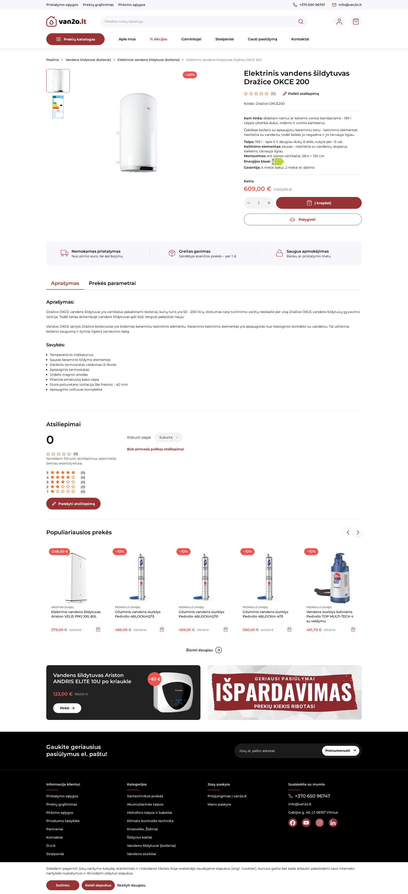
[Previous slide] (348, 532)
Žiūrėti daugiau (199, 650)
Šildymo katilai (139, 837)
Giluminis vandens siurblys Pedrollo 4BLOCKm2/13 (138, 614)
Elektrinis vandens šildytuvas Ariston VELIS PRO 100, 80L (76, 614)
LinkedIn (333, 822)
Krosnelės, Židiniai (142, 829)
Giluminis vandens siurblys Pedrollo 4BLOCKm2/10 (201, 614)
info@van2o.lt (350, 5)
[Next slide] (358, 532)
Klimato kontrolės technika (150, 821)
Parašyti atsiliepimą (76, 503)
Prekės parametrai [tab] (112, 283)
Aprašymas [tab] (65, 283)
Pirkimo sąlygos (131, 5)
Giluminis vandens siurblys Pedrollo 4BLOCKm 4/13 (265, 614)
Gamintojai (191, 39)
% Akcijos (158, 39)
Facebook (292, 822)
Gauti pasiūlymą (262, 39)
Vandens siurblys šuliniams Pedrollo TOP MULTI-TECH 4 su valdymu (329, 616)
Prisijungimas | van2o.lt (227, 796)
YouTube (306, 822)
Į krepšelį (322, 203)
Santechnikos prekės (145, 796)
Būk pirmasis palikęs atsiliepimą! (155, 449)
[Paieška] (301, 21)
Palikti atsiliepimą (303, 94)
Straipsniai (224, 39)
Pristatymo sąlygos (62, 5)
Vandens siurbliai (141, 854)
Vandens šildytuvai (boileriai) (151, 846)
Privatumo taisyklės (63, 821)
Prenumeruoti (338, 750)
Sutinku (63, 885)
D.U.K (50, 846)
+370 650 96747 (312, 5)
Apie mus (127, 39)
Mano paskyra (219, 804)
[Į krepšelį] (98, 629)
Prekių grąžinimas (98, 5)
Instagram (319, 822)
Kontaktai (300, 39)
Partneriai (54, 829)
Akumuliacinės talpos (145, 804)
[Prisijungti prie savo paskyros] (339, 21)
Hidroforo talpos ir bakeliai (149, 812)
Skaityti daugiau (131, 885)
